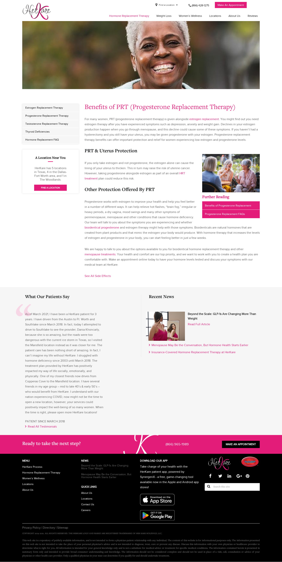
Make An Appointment (231, 5)
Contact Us (87, 504)
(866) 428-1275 (200, 5)
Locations (215, 15)
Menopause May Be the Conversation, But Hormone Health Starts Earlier (199, 345)
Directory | (49, 527)
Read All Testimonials (41, 426)
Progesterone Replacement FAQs (225, 213)
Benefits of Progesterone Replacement (228, 205)
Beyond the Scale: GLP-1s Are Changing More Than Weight (104, 467)
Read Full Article (199, 324)
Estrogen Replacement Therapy (44, 107)
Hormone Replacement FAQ (42, 139)
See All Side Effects (98, 276)
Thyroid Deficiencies (37, 131)
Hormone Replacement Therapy (129, 15)
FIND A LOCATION (50, 187)
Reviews (253, 15)
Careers (86, 510)
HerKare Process (32, 466)
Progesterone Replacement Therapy (46, 115)
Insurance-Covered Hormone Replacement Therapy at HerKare (193, 352)
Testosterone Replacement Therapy (46, 123)
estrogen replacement (204, 119)
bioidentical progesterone (102, 227)
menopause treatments (100, 254)
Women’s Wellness (190, 15)
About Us (234, 15)
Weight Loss (164, 15)
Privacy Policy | (32, 527)
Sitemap (62, 527)
